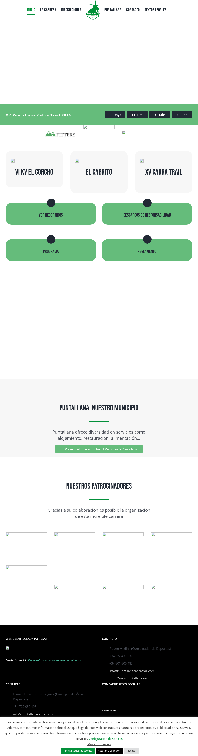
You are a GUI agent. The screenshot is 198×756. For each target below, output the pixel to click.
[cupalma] (26, 534)
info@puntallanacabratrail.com (132, 671)
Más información (99, 744)
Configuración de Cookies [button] (106, 739)
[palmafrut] (74, 534)
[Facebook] (103, 694)
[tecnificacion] (60, 132)
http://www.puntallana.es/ (128, 678)
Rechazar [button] (131, 750)
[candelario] (171, 587)
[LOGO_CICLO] (123, 587)
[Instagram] (108, 694)
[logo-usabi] (171, 534)
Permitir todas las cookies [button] (77, 750)
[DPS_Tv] (26, 567)
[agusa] (123, 534)
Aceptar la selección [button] (109, 750)
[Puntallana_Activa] (99, 127)
